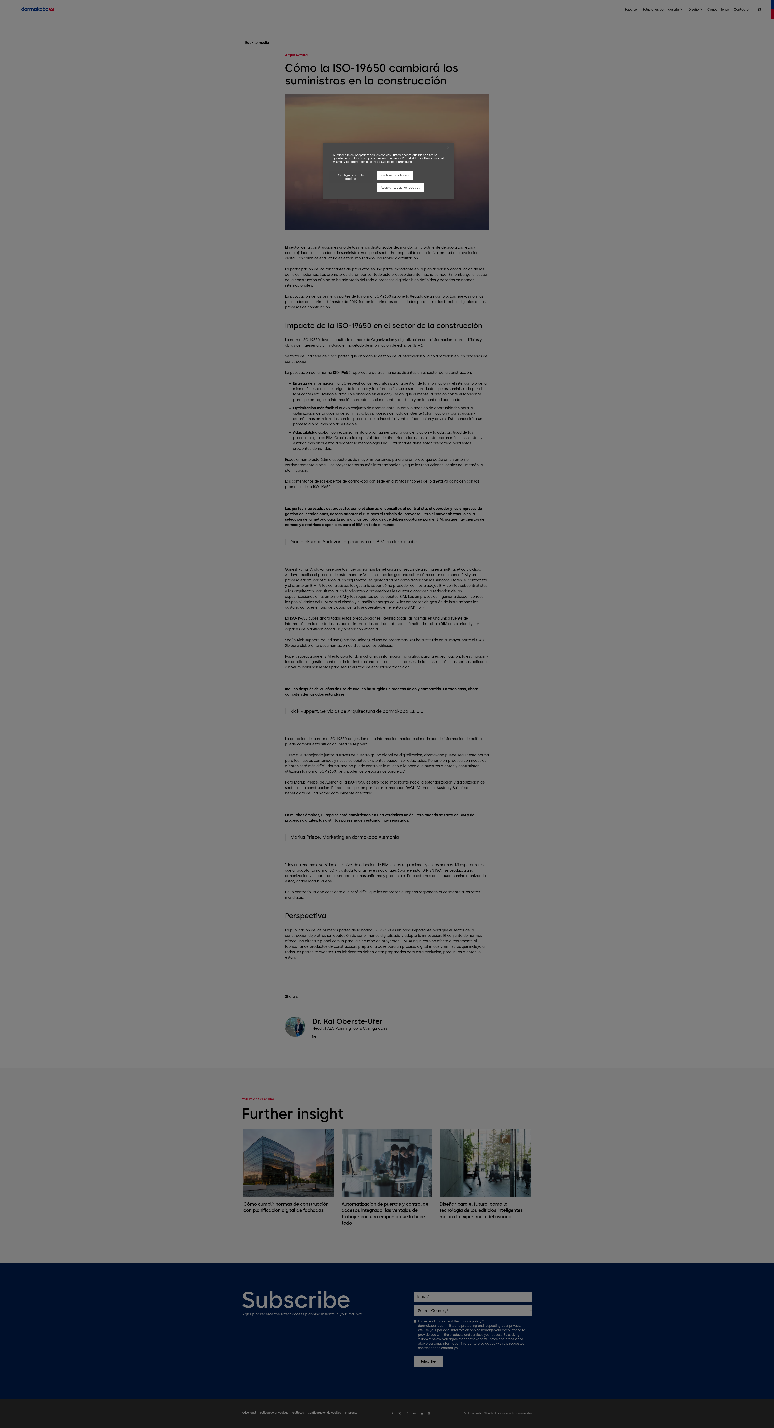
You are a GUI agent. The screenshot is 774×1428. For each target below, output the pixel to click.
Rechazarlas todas (395, 175)
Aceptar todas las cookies (400, 187)
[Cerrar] (448, 147)
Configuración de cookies (351, 177)
